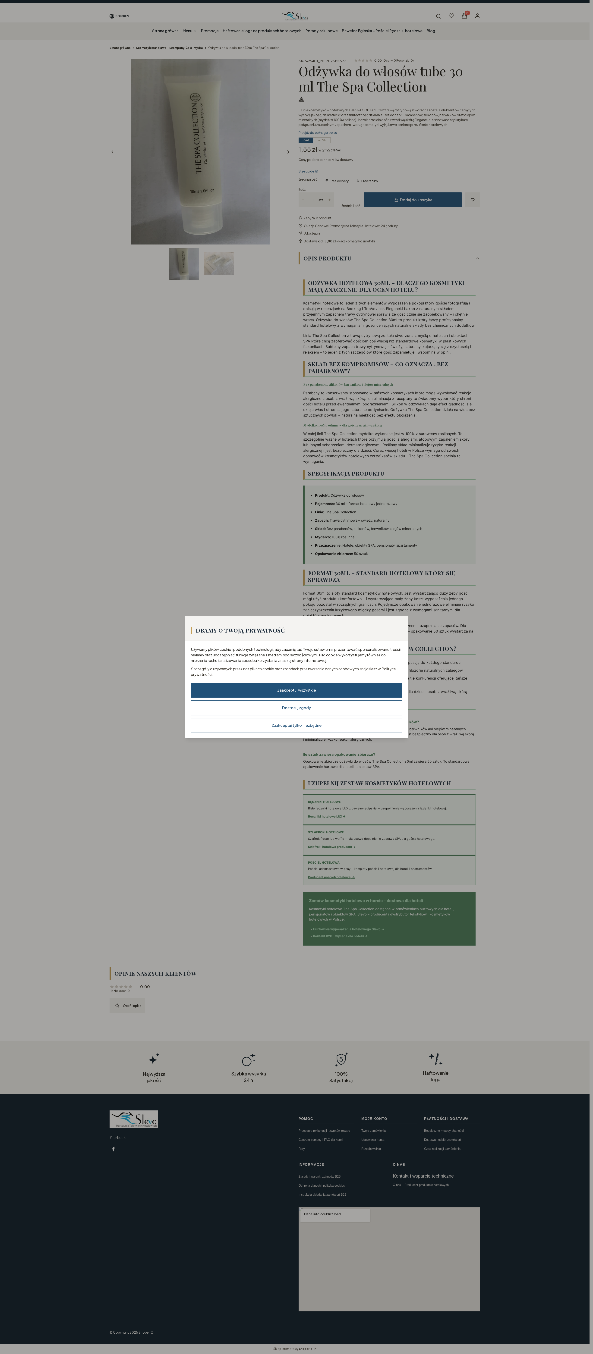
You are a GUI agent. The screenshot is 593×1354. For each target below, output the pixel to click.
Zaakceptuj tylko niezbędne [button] (297, 725)
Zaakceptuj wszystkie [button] (296, 690)
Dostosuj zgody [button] (296, 707)
